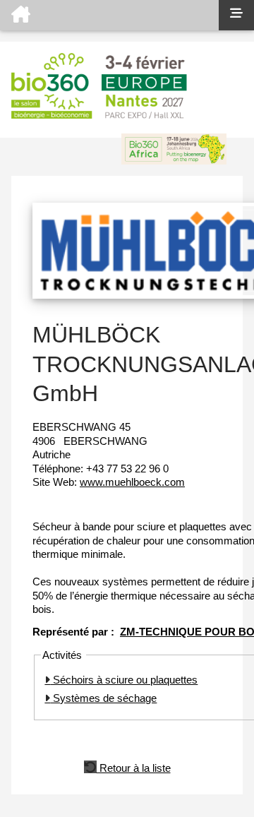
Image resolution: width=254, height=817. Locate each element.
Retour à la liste (134, 767)
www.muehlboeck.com (132, 482)
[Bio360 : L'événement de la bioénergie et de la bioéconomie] (109, 15)
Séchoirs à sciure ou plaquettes (124, 680)
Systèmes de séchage (103, 698)
